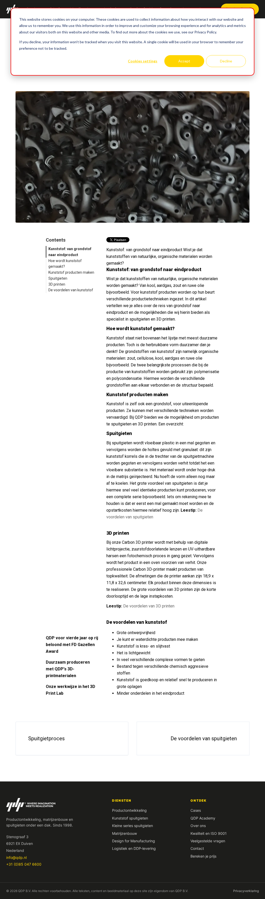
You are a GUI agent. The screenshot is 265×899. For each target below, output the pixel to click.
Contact (197, 848)
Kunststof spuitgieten (130, 818)
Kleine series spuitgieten (132, 825)
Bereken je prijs (203, 856)
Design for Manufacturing (133, 841)
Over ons (198, 825)
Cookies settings (142, 61)
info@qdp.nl (16, 857)
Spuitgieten (57, 278)
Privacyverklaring (246, 891)
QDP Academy (202, 818)
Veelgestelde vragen (207, 841)
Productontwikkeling (129, 810)
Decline (226, 61)
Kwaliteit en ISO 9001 (208, 833)
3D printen (56, 284)
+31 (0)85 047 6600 (23, 864)
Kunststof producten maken (71, 272)
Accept (184, 61)
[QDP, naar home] (54, 804)
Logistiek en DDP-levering (134, 848)
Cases (195, 810)
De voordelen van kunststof (70, 290)
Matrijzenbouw (124, 833)
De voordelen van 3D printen (148, 606)
